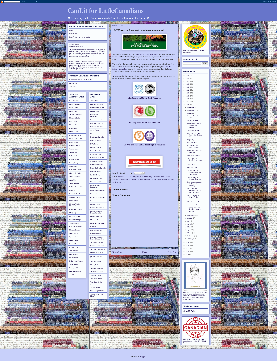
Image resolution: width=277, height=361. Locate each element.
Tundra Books (95, 287)
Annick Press (94, 101)
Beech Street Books (97, 108)
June (189, 224)
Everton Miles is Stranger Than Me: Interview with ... (194, 172)
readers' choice (156, 179)
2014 (188, 245)
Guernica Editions (96, 161)
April (189, 230)
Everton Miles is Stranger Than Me (194, 178)
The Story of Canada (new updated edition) (194, 125)
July (189, 221)
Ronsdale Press (95, 233)
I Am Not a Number (193, 130)
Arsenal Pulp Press (96, 104)
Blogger (142, 356)
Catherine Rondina (75, 209)
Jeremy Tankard (74, 247)
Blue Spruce (134, 176)
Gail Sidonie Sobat (75, 226)
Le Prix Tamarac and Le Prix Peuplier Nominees (144, 144)
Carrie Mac (73, 166)
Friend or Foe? (192, 205)
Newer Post (117, 252)
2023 (188, 84)
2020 (188, 93)
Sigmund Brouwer (75, 114)
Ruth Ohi (72, 190)
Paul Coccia (73, 121)
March (189, 233)
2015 (188, 242)
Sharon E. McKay (75, 173)
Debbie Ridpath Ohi (76, 187)
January (190, 239)
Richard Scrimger (75, 220)
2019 (188, 96)
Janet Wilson (73, 264)
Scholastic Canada (96, 242)
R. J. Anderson (74, 101)
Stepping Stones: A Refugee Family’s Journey (194, 209)
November (191, 110)
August (190, 218)
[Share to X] (139, 173)
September (191, 215)
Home (144, 252)
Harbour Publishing (96, 164)
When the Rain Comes (194, 202)
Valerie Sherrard (75, 223)
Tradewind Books (96, 278)
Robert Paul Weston (76, 261)
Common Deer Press (97, 120)
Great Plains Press (96, 151)
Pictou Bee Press (96, 216)
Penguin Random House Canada (96, 212)
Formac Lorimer (95, 147)
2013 (188, 248)
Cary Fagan (73, 128)
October (190, 113)
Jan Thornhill (73, 250)
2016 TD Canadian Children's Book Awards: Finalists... (194, 197)
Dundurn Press (95, 140)
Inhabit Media (95, 175)
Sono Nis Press (95, 261)
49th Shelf (72, 87)
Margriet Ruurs (74, 216)
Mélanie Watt (73, 257)
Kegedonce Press (96, 178)
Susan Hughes (74, 149)
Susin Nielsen (74, 183)
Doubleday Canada (97, 137)
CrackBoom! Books (96, 123)
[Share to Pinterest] (143, 173)
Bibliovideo (73, 83)
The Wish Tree (192, 168)
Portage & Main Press (97, 223)
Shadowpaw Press (96, 253)
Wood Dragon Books (97, 291)
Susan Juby (73, 152)
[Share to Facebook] (141, 173)
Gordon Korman (74, 159)
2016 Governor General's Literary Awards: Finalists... (194, 190)
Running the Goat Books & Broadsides (97, 238)
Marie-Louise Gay (75, 139)
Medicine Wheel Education (95, 186)
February (190, 236)
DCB (91, 133)
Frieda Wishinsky (75, 271)
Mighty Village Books (97, 190)
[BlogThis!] (137, 173)
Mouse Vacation (192, 121)
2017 (128, 176)
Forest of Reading (146, 176)
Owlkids (93, 201)
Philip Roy (72, 213)
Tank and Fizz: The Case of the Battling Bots (194, 135)
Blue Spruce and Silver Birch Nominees (144, 97)
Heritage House (95, 171)
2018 (188, 99)
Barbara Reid (73, 200)
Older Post (171, 252)
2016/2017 (121, 176)
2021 (188, 90)
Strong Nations (95, 265)
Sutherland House (96, 268)
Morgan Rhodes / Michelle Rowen (75, 205)
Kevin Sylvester (74, 244)
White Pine (121, 182)
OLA (128, 179)
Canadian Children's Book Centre (80, 80)
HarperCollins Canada (97, 168)
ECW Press (94, 144)
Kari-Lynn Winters (75, 268)
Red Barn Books (95, 230)
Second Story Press (97, 246)
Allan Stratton (74, 240)
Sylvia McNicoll (74, 176)
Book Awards (73, 34)
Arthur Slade (73, 233)
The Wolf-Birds (192, 143)
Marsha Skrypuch (75, 230)
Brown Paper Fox (96, 111)
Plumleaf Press (95, 220)
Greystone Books (96, 154)
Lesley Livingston (75, 163)
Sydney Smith (74, 237)
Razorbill (93, 227)
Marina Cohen (74, 125)
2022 (188, 87)
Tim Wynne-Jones (75, 275)
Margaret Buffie (74, 118)
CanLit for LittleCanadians (105, 10)
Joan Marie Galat (75, 135)
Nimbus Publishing (96, 194)
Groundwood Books (97, 158)
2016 (188, 105)
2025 (188, 78)
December (191, 107)
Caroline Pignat (74, 197)
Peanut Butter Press (97, 208)
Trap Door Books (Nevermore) (96, 283)
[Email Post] (131, 173)
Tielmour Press (95, 275)
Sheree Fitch (73, 132)
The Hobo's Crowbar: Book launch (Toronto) (194, 184)
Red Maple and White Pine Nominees (144, 122)
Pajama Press (95, 204)
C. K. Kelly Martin (75, 169)
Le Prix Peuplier (158, 176)
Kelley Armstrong (75, 104)
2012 (188, 251)
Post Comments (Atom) (149, 258)
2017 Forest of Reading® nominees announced (195, 160)
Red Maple (166, 179)
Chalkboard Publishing (94, 115)
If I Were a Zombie (193, 155)
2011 (187, 254)
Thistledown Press (96, 272)
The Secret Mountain (97, 249)
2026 (188, 75)
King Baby (190, 140)
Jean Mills (72, 180)
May (189, 227)
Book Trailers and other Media (79, 37)
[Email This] (135, 173)
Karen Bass (73, 111)
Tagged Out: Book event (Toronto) (193, 146)
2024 (188, 81)
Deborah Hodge (74, 145)
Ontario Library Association (147, 54)
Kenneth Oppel (74, 194)
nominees (122, 179)
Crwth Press (94, 130)
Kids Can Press (95, 182)
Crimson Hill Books (96, 127)
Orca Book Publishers (97, 197)
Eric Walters (73, 254)
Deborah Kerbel (74, 156)
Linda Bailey (73, 108)
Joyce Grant (73, 142)
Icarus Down (191, 165)
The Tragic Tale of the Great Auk (194, 151)
